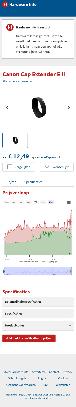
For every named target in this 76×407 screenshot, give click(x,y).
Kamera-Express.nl (47, 157)
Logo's (42, 378)
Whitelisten (63, 385)
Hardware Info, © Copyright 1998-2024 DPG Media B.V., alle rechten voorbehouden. (38, 396)
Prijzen (11, 182)
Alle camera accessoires (17, 81)
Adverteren (39, 372)
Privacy (67, 372)
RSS (45, 385)
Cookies (63, 378)
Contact (54, 372)
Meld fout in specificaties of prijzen (28, 338)
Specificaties (33, 182)
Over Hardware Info (16, 372)
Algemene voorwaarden (21, 385)
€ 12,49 (18, 156)
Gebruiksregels (17, 378)
